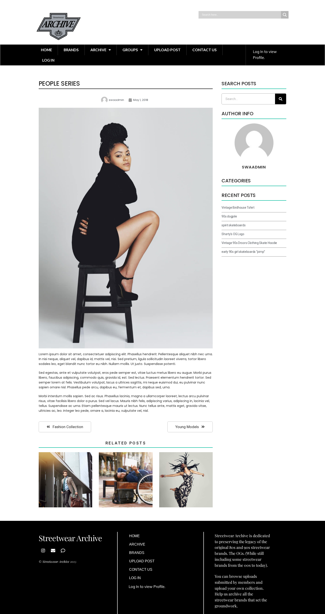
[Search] (280, 99)
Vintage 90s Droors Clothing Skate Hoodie (249, 243)
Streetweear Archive (55, 561)
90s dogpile (229, 216)
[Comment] (63, 550)
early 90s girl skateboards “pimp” (243, 251)
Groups (130, 49)
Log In (48, 60)
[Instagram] (43, 550)
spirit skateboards (233, 225)
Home (46, 49)
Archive (98, 49)
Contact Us (204, 49)
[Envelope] (53, 550)
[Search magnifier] (285, 15)
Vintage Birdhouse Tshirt (238, 207)
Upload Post (167, 49)
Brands (71, 49)
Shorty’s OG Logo (233, 234)
